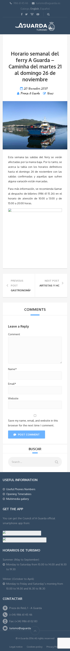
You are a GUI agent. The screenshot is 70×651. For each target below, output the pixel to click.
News (50, 93)
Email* (12, 383)
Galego (24, 8)
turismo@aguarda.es (48, 3)
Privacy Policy (53, 646)
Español (45, 8)
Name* (12, 369)
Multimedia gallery (17, 499)
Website (13, 398)
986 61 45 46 (20, 3)
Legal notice (16, 646)
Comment (14, 334)
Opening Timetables (18, 494)
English (35, 8)
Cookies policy (34, 646)
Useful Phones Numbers (20, 489)
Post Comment (29, 434)
